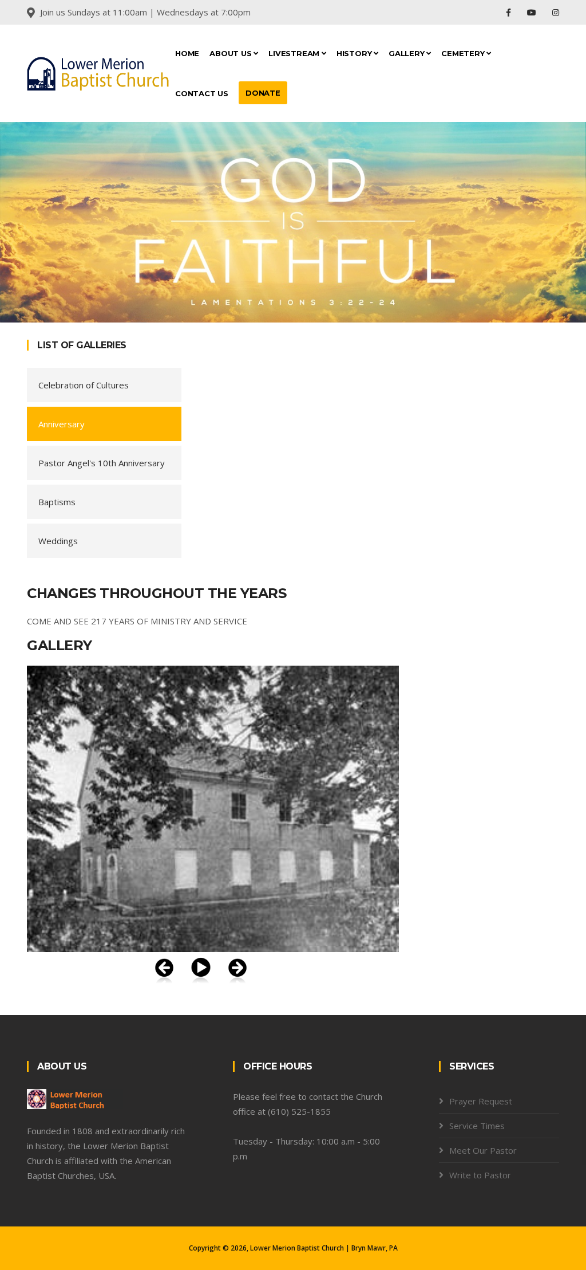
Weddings (58, 540)
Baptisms (57, 502)
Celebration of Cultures (83, 385)
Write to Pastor (480, 1175)
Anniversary (61, 424)
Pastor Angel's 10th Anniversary (101, 463)
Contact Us (201, 93)
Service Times (477, 1125)
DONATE (263, 92)
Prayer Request (480, 1101)
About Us (231, 53)
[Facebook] (509, 12)
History (355, 53)
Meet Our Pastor (483, 1150)
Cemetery (463, 53)
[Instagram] (555, 12)
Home (187, 53)
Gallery (407, 53)
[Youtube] (532, 12)
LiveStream (295, 53)
